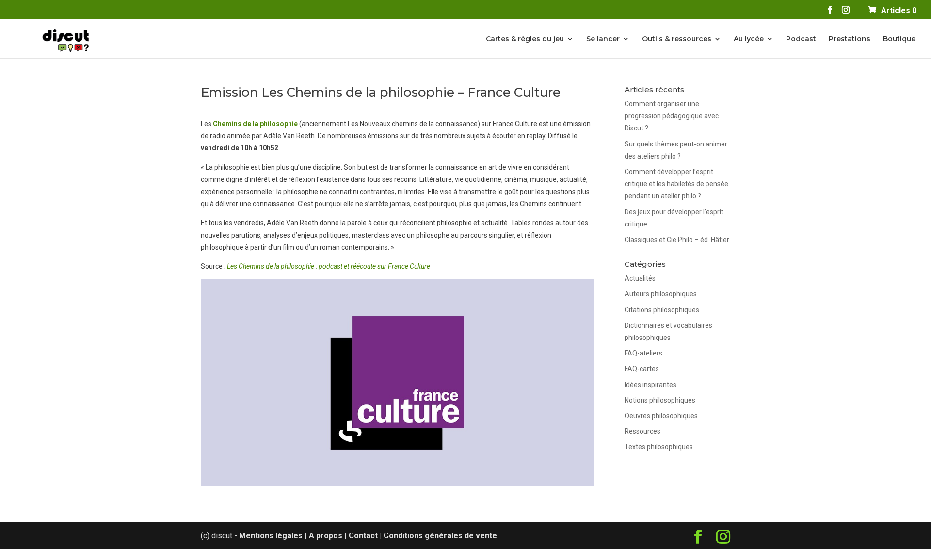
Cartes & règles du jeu (525, 39)
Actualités (640, 278)
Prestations (849, 39)
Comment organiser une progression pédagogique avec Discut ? (672, 116)
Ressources (642, 431)
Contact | (366, 535)
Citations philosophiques (662, 310)
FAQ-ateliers (643, 353)
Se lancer (603, 39)
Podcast (801, 39)
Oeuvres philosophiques (661, 416)
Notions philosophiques (660, 400)
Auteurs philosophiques (661, 294)
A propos (325, 535)
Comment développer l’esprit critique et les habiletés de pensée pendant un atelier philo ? (676, 184)
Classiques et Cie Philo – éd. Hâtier (677, 239)
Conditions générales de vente (440, 535)
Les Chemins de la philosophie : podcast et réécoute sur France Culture (328, 266)
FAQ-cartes (642, 368)
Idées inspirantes (650, 384)
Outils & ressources (676, 39)
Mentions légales (271, 535)
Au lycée (749, 39)
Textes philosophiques (659, 447)
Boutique (899, 39)
